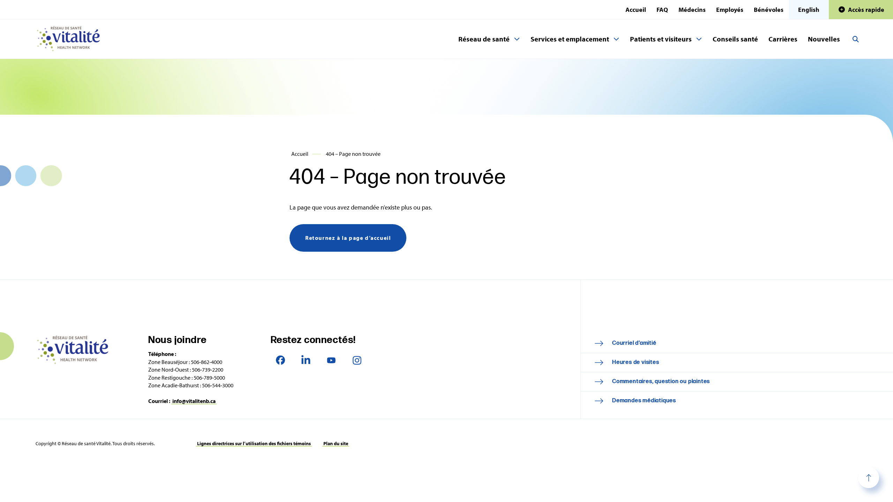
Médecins (692, 10)
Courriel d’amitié (634, 343)
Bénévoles (768, 10)
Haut (868, 477)
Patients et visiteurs (661, 39)
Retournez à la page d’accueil (348, 237)
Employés (729, 10)
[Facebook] (281, 360)
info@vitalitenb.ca (194, 400)
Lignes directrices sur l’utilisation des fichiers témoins (254, 443)
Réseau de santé (484, 39)
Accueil (635, 10)
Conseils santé (735, 39)
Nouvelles (824, 39)
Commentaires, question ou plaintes (661, 381)
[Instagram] (357, 360)
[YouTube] (332, 360)
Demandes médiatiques (644, 400)
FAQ (662, 10)
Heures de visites (635, 362)
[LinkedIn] (306, 360)
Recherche (855, 39)
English (808, 10)
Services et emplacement (570, 39)
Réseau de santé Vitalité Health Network (71, 39)
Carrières (782, 39)
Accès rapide (866, 10)
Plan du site (335, 443)
